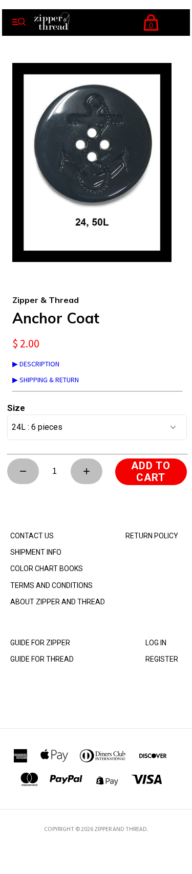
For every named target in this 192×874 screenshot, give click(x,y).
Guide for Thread (42, 659)
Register (161, 659)
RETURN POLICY (151, 536)
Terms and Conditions (51, 585)
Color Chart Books (46, 568)
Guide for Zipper (40, 643)
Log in (155, 643)
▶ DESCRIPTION (35, 363)
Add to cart (150, 472)
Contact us (32, 536)
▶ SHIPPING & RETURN (45, 379)
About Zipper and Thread (57, 602)
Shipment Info (35, 552)
